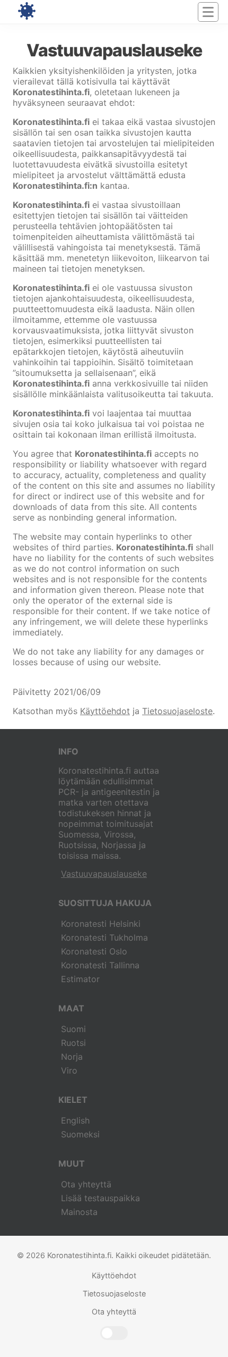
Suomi (73, 1029)
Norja (72, 1056)
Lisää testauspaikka (100, 1198)
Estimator (80, 979)
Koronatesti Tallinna (100, 965)
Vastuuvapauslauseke (104, 873)
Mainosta (79, 1212)
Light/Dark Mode (114, 1333)
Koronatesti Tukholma (104, 937)
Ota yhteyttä (86, 1184)
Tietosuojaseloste (177, 711)
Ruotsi (73, 1042)
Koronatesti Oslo (94, 951)
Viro (69, 1070)
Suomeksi (80, 1134)
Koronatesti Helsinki (101, 923)
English (75, 1120)
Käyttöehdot (105, 711)
